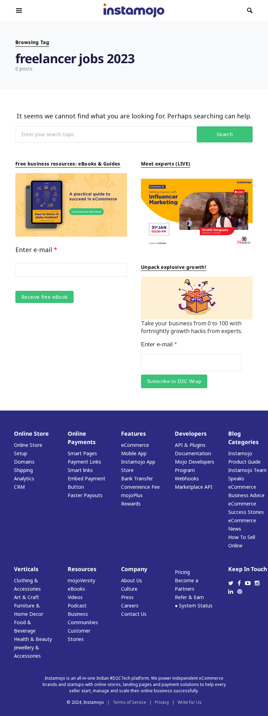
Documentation (193, 453)
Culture (129, 588)
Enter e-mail (36, 249)
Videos (75, 597)
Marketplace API (194, 487)
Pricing (182, 572)
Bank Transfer (137, 478)
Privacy (162, 702)
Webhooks (187, 478)
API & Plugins (190, 445)
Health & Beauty (33, 639)
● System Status (194, 605)
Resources (82, 569)
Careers (130, 605)
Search (225, 134)
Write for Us (190, 702)
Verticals (26, 569)
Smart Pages (82, 453)
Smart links (80, 470)
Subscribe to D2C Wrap (174, 381)
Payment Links (84, 461)
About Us (131, 580)
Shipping (23, 470)
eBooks (76, 588)
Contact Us (134, 614)
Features (133, 433)
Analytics (24, 478)
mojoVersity (81, 580)
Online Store (31, 433)
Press (127, 597)
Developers (191, 433)
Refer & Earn (189, 597)
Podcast (77, 605)
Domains (24, 461)
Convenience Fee (140, 487)
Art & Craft (26, 597)
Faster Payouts (85, 495)
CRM (19, 487)
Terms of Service (129, 702)
